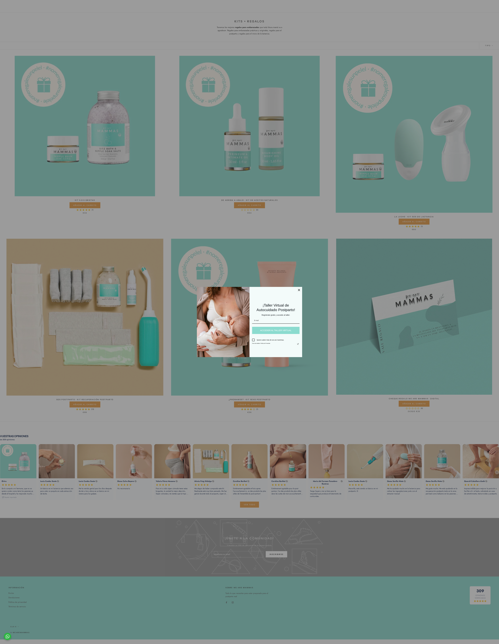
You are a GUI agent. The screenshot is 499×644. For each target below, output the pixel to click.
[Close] (299, 290)
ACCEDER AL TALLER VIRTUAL (275, 330)
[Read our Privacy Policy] (298, 344)
